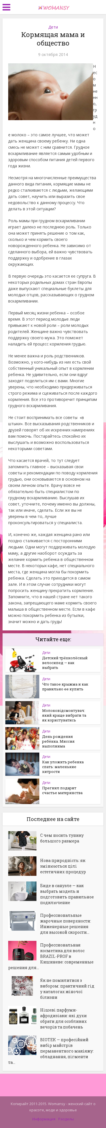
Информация (43, 1118)
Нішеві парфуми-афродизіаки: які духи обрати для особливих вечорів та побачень (63, 1018)
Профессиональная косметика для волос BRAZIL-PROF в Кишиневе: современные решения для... (51, 956)
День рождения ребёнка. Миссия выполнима (58, 741)
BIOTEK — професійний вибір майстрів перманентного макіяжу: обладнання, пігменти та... (51, 1051)
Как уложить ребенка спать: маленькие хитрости (63, 766)
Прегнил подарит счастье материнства (62, 790)
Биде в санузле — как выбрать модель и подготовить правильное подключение (67, 894)
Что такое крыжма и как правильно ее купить (65, 687)
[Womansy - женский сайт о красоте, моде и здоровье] (53, 6)
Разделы (66, 1118)
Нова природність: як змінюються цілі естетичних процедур (63, 866)
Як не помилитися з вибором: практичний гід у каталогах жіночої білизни (67, 989)
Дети (53, 27)
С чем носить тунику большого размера (62, 838)
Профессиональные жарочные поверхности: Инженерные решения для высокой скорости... (65, 924)
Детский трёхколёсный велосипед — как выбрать (65, 662)
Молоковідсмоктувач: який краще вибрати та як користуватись (64, 715)
